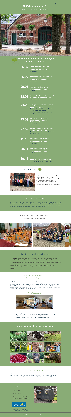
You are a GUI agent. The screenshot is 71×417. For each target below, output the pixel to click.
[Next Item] (69, 235)
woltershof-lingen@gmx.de (21, 396)
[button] (25, 302)
